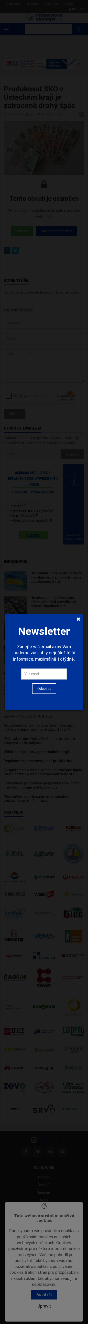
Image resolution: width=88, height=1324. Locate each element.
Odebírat (44, 689)
